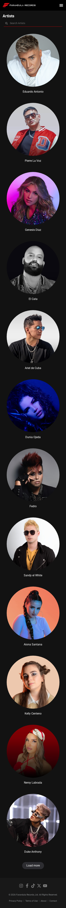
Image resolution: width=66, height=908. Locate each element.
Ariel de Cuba (33, 368)
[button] (61, 5)
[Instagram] (21, 886)
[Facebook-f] (27, 886)
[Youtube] (45, 886)
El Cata (33, 299)
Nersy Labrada (33, 782)
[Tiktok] (33, 886)
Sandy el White (33, 575)
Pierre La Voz (33, 160)
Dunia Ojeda (33, 437)
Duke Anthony (33, 851)
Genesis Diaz (33, 230)
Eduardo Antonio (33, 91)
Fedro (33, 506)
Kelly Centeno (33, 713)
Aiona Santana (33, 644)
